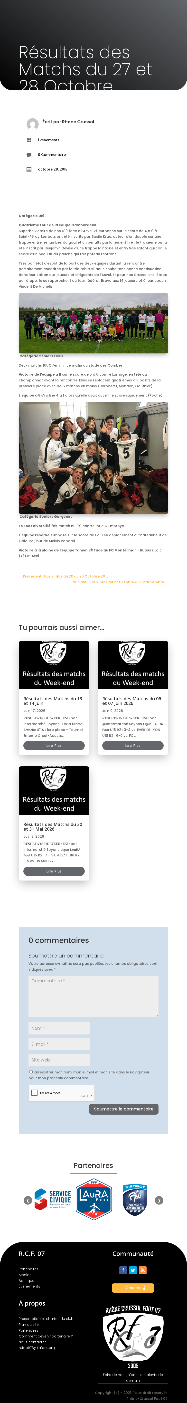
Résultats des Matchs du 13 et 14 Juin (52, 701)
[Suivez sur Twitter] (133, 1270)
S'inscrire (133, 1287)
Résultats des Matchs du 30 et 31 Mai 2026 (52, 826)
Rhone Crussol (78, 122)
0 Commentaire (52, 154)
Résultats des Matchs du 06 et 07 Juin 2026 (131, 701)
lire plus (54, 745)
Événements (48, 140)
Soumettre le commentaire (124, 1109)
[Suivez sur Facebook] (123, 1270)
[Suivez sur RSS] (143, 1270)
